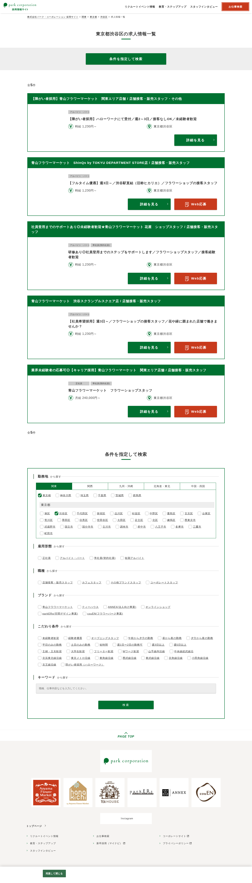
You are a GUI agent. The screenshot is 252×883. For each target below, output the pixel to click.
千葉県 (102, 495)
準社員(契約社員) (105, 558)
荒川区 (48, 520)
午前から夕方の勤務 (140, 638)
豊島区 (171, 513)
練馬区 (171, 520)
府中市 (142, 526)
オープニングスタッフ (105, 638)
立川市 (107, 526)
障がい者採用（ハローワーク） (84, 664)
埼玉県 (84, 495)
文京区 (189, 513)
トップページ (34, 826)
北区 (155, 520)
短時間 (104, 644)
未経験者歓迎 (50, 638)
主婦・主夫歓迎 (52, 651)
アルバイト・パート (72, 558)
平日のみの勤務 (52, 644)
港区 (47, 513)
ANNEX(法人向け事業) (122, 606)
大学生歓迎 (78, 651)
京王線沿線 (49, 664)
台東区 (206, 513)
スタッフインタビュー (43, 850)
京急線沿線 (176, 657)
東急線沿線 (106, 657)
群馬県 (137, 495)
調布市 (124, 526)
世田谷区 (102, 520)
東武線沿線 (153, 657)
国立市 (69, 526)
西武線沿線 (130, 657)
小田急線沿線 (200, 657)
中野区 (154, 513)
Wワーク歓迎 (131, 651)
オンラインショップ (158, 606)
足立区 (139, 520)
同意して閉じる (54, 873)
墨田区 (66, 520)
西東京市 (190, 520)
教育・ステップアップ (43, 843)
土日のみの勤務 (80, 644)
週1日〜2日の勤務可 (130, 644)
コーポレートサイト (174, 836)
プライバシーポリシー (176, 843)
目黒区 (84, 520)
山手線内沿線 (156, 651)
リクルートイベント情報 (44, 836)
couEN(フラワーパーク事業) (105, 613)
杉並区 (136, 513)
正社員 (46, 558)
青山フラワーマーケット (57, 606)
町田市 (48, 533)
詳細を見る (195, 140)
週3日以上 (158, 644)
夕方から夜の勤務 (202, 638)
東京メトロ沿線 (80, 657)
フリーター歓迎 (103, 651)
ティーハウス (90, 606)
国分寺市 (87, 526)
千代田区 (82, 513)
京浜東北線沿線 (52, 657)
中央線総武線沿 (184, 651)
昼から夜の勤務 (172, 638)
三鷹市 (197, 526)
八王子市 (160, 526)
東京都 (93, 17)
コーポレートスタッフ (164, 582)
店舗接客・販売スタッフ (57, 582)
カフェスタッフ (91, 582)
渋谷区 (104, 17)
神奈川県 (65, 495)
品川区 (119, 513)
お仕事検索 (102, 836)
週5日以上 (180, 644)
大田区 (121, 520)
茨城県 (119, 495)
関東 (84, 17)
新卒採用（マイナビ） (109, 843)
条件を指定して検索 (126, 59)
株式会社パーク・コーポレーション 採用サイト (52, 17)
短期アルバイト (134, 558)
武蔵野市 (50, 526)
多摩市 (179, 526)
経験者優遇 (75, 638)
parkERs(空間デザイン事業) (60, 613)
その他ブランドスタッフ (126, 582)
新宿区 (101, 513)
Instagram (127, 818)
